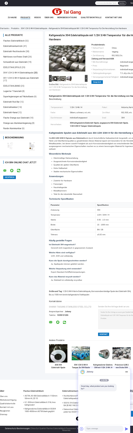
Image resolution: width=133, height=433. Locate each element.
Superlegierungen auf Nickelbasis (18, 96)
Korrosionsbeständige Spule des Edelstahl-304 (110, 291)
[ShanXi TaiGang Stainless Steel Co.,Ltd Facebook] (6, 3)
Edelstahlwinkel (10, 107)
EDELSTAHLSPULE (12, 67)
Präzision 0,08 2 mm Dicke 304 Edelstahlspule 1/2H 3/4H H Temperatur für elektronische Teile (122, 366)
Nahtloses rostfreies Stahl (15, 56)
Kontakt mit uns (113, 17)
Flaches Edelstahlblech (14, 41)
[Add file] (81, 429)
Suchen (122, 3)
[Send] (126, 429)
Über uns (49, 17)
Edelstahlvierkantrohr (13, 46)
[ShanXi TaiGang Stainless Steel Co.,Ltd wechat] (20, 170)
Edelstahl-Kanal (10, 112)
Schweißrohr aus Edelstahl (15, 62)
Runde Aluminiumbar (12, 128)
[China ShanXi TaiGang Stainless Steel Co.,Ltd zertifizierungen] (10, 146)
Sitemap (3, 414)
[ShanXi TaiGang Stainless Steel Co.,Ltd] (66, 11)
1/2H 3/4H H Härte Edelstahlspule (77, 291)
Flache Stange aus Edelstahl (16, 118)
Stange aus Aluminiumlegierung (17, 123)
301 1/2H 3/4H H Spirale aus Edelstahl (21, 78)
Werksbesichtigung (67, 17)
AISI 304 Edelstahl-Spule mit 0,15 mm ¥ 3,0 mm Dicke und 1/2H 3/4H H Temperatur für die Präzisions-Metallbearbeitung (58, 366)
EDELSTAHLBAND (11, 86)
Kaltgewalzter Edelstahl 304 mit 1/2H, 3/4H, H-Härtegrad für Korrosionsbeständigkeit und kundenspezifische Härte (104, 366)
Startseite (4, 28)
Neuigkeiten (5, 411)
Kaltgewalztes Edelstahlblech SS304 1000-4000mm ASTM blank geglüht (40, 410)
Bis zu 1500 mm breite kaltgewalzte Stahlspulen (69, 295)
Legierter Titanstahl (12, 91)
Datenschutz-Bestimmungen (17, 428)
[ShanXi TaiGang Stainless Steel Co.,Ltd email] (6, 170)
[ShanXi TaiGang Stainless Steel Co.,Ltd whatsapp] (13, 170)
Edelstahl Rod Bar (11, 102)
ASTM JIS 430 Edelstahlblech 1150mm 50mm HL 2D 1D (41, 397)
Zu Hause (12, 17)
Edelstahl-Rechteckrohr (14, 51)
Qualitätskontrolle (91, 17)
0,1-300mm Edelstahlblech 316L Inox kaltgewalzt (40, 403)
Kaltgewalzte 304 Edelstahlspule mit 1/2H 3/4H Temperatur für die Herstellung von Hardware (68, 87)
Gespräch (97, 82)
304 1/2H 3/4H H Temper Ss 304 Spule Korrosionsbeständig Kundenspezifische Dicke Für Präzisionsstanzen (80, 366)
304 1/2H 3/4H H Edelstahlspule (34, 28)
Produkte (25, 17)
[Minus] (126, 371)
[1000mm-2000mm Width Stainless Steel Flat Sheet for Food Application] (64, 59)
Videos (37, 17)
